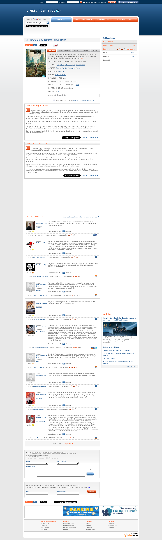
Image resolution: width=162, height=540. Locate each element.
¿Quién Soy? (45, 523)
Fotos (76, 50)
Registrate (112, 2)
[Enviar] (90, 473)
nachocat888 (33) (41, 223)
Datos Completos (64, 50)
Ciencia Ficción (61, 68)
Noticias (88, 523)
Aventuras (71, 68)
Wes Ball (61, 71)
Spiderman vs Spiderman (111, 347)
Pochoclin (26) (40, 243)
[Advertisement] (94, 28)
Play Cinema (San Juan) (40, 276)
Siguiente (68, 444)
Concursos (89, 527)
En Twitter (44, 529)
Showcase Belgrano (39, 257)
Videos (85, 50)
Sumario (52, 50)
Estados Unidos (60, 75)
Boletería (65, 529)
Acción (78, 68)
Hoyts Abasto (37, 438)
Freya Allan (61, 65)
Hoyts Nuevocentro (39, 319)
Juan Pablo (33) (41, 265)
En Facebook (45, 527)
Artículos (88, 525)
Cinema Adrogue (38, 409)
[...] (82, 58)
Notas (95, 50)
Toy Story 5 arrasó (109, 358)
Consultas (111, 523)
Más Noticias (131, 367)
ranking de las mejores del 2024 (83, 100)
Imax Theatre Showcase (40, 347)
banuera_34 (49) (41, 417)
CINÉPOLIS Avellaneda (40, 295)
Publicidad (44, 525)
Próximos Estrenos (68, 525)
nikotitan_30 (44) (41, 303)
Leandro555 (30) (41, 375)
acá (89, 487)
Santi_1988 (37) (41, 394)
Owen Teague (70, 65)
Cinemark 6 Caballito (39, 386)
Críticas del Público (34, 216)
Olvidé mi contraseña (100, 2)
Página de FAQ (112, 525)
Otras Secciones (90, 529)
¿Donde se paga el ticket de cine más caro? (117, 350)
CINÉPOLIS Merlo (38, 367)
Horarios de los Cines (69, 527)
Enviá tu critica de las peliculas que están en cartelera (79, 217)
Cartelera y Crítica (68, 523)
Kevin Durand (80, 65)
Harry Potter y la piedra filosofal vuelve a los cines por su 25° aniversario (119, 319)
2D (59, 91)
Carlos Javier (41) (41, 327)
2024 (77, 85)
